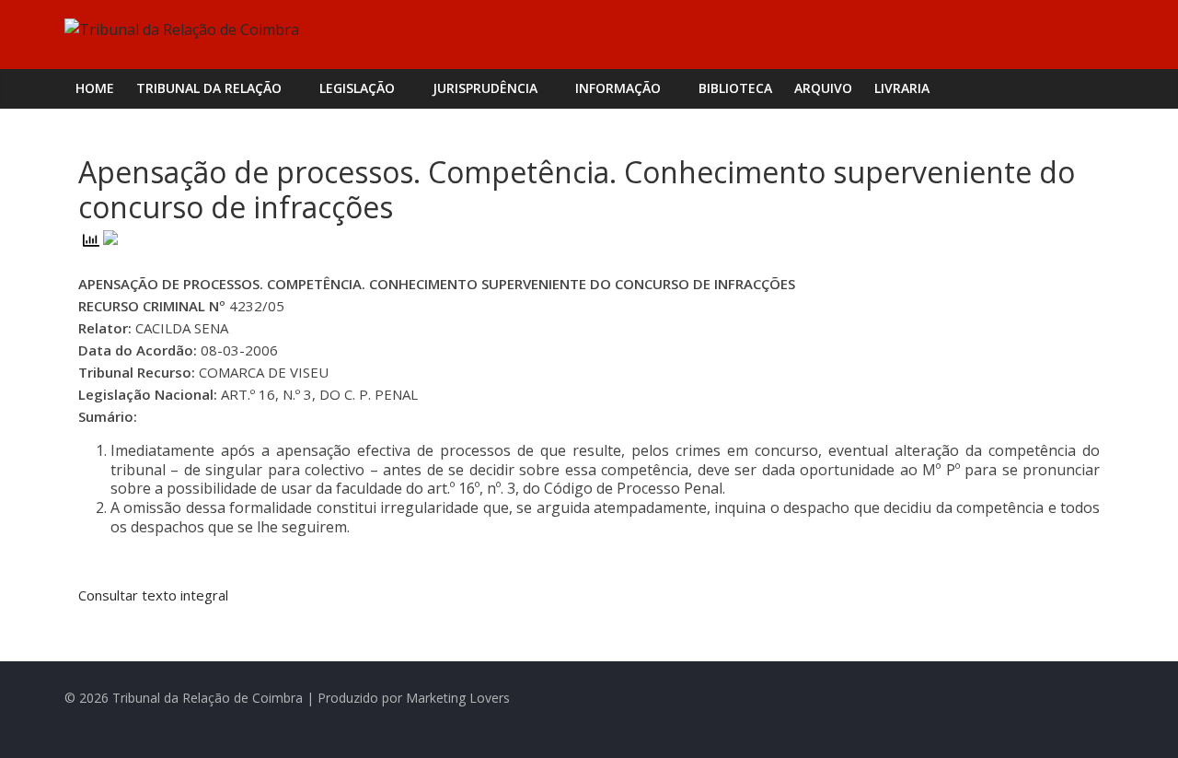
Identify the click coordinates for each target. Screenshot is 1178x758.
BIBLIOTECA (735, 88)
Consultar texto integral (153, 595)
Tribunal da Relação (209, 88)
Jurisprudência (485, 88)
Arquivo (823, 88)
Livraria (902, 88)
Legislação (357, 88)
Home (94, 88)
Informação (618, 88)
